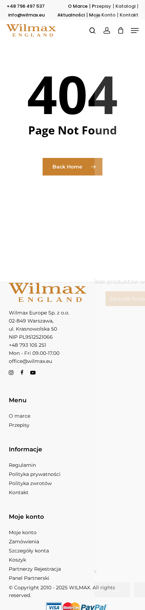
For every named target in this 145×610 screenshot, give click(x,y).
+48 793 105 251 (27, 345)
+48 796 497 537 (26, 6)
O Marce (78, 6)
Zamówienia (24, 541)
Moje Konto (102, 15)
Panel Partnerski (29, 578)
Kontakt (129, 15)
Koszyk (17, 560)
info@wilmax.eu (26, 15)
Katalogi (125, 6)
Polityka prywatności (35, 474)
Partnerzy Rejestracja (35, 569)
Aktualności (71, 15)
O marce (19, 416)
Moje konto (23, 532)
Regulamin (22, 465)
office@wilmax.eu (30, 361)
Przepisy (101, 6)
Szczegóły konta (29, 551)
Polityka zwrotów (30, 483)
